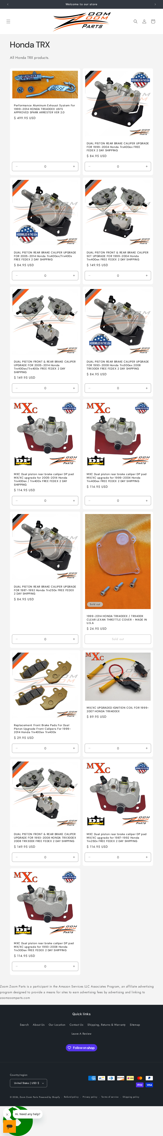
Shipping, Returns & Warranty (106, 1025)
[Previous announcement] (7, 4)
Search (24, 1025)
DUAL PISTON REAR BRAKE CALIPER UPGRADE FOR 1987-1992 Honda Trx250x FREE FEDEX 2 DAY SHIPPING (45, 590)
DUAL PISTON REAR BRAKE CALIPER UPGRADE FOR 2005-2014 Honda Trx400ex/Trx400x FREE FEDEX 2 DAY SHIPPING (45, 256)
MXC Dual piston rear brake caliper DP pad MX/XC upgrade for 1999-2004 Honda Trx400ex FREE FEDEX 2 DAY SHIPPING (117, 477)
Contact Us (76, 1025)
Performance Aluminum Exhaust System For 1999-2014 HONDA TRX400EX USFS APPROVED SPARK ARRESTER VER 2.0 (44, 109)
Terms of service (109, 1096)
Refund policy (71, 1096)
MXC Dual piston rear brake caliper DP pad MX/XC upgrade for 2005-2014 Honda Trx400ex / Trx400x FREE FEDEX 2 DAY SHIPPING (44, 479)
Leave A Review (81, 1034)
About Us (39, 1025)
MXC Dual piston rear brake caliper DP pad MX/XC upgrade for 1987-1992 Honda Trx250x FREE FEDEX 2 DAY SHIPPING (117, 837)
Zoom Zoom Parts (29, 1097)
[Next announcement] (155, 4)
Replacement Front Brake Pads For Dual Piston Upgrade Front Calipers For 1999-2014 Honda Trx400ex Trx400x (42, 729)
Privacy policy (90, 1096)
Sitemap (135, 1025)
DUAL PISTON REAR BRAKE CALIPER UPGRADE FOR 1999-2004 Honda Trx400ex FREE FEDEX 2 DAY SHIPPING (118, 147)
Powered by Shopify (49, 1097)
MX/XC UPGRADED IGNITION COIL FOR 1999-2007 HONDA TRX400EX (118, 709)
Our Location (57, 1025)
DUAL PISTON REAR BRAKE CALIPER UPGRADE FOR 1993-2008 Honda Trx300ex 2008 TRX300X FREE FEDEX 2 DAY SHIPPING (118, 365)
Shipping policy (131, 1096)
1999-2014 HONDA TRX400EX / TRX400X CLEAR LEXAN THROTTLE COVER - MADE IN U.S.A (117, 619)
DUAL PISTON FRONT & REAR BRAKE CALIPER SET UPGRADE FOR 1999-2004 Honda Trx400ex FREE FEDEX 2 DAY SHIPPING (117, 256)
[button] (8, 21)
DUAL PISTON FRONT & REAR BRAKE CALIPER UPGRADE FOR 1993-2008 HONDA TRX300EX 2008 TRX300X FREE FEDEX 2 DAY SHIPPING (45, 837)
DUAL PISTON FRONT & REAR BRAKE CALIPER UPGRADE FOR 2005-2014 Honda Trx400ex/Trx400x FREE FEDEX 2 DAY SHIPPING (45, 367)
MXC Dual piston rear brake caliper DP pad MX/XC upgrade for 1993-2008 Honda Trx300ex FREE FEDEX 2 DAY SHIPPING (44, 947)
